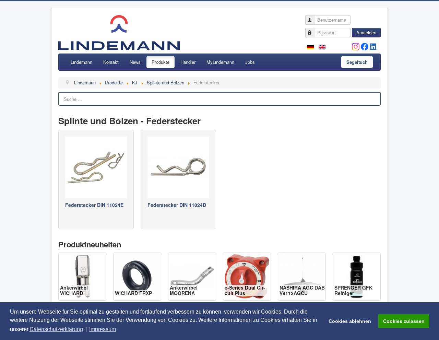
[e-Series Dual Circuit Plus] (247, 276)
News (135, 62)
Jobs (250, 62)
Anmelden (366, 32)
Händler (187, 62)
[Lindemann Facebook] (364, 46)
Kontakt (111, 62)
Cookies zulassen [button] (404, 321)
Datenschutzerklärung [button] (56, 329)
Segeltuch (357, 62)
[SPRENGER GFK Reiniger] (356, 276)
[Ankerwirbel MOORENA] (192, 276)
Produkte (160, 62)
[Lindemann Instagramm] (355, 46)
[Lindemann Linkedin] (373, 46)
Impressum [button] (102, 329)
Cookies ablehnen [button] (350, 321)
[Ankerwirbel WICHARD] (82, 276)
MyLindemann (220, 62)
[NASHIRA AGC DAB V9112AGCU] (302, 276)
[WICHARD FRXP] (137, 276)
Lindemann (81, 62)
